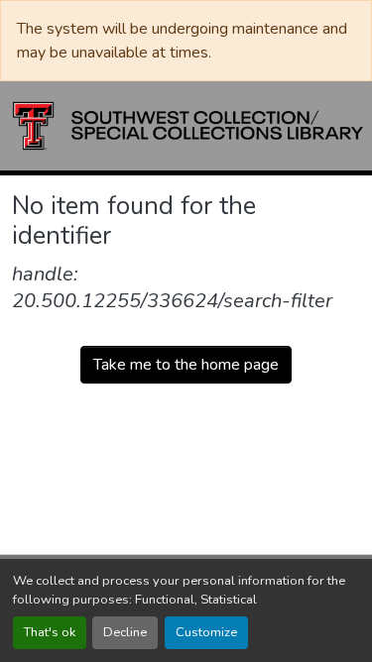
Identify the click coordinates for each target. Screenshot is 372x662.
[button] (188, 126)
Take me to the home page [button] (186, 365)
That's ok (49, 632)
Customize (206, 632)
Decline (125, 632)
